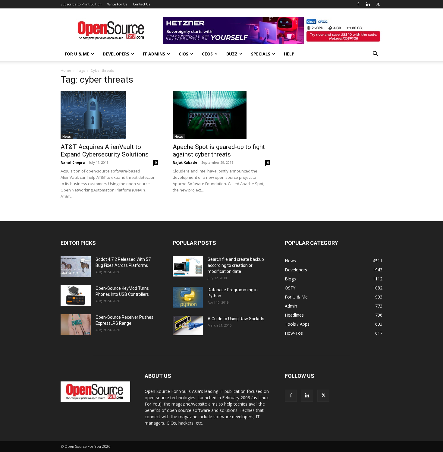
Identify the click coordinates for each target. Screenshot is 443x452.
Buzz (231, 54)
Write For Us (117, 4)
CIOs (183, 54)
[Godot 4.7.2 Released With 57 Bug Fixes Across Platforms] (76, 266)
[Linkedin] (367, 4)
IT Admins (154, 54)
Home (66, 70)
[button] (375, 54)
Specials (260, 54)
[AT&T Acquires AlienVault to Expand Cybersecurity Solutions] (109, 115)
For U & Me (77, 54)
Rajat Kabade (185, 162)
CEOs (207, 54)
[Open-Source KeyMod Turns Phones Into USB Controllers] (76, 295)
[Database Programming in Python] (188, 297)
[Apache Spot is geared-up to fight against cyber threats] (221, 115)
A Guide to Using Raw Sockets (236, 318)
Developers (116, 54)
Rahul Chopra (73, 162)
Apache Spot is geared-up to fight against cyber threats (219, 150)
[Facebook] (358, 4)
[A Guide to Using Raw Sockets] (188, 326)
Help (289, 54)
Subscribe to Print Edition (81, 4)
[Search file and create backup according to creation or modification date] (188, 266)
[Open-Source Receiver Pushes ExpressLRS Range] (76, 324)
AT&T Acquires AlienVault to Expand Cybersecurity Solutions (105, 150)
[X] (377, 4)
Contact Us (141, 4)
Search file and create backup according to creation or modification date (236, 265)
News (66, 136)
